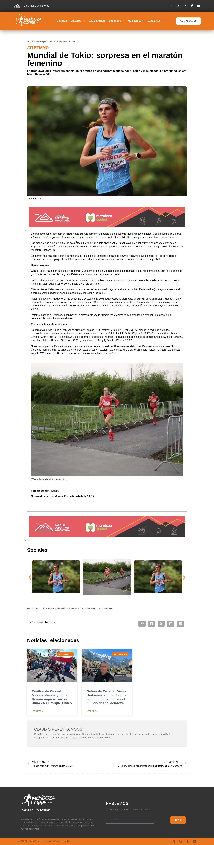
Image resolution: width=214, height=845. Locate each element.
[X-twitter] (174, 841)
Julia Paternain (105, 608)
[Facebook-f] (187, 841)
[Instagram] (181, 841)
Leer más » (37, 711)
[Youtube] (194, 841)
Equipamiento (97, 21)
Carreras (62, 21)
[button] (171, 5)
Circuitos (76, 21)
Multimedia (134, 21)
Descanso (115, 21)
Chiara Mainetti (91, 608)
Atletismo (38, 48)
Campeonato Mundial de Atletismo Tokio (64, 608)
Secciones (154, 21)
